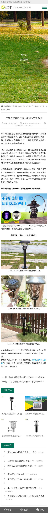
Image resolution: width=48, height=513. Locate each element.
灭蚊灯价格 (26, 106)
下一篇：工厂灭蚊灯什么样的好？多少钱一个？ (22, 381)
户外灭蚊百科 (16, 106)
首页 (9, 510)
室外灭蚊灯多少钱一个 (22, 474)
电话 (26, 510)
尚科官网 (7, 106)
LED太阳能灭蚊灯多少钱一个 (25, 461)
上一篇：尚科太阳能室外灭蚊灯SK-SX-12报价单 (23, 377)
